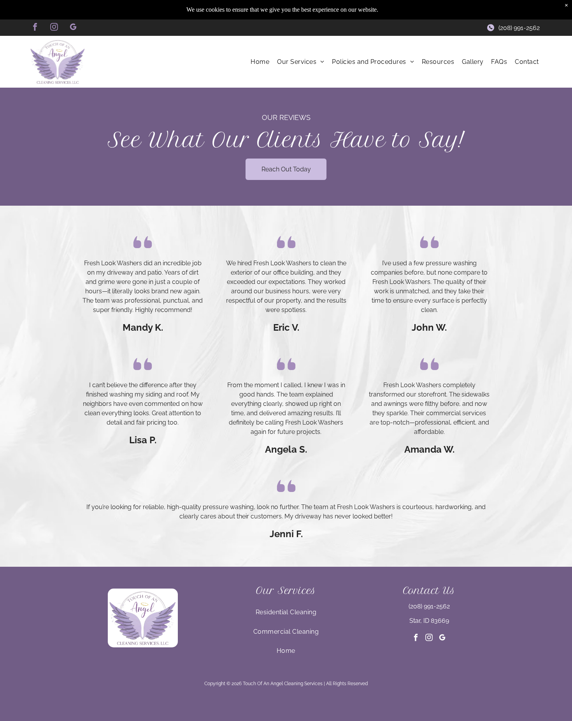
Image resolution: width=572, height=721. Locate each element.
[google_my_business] (73, 28)
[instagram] (54, 28)
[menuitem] (260, 61)
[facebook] (35, 28)
